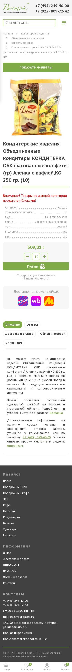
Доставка (56, 413)
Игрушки (9, 535)
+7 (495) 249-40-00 (52, 5)
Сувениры (10, 529)
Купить (32, 266)
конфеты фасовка (22, 42)
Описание (12, 324)
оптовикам (15, 446)
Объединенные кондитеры (27, 38)
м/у (65, 231)
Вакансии (9, 571)
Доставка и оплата (19, 333)
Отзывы (32, 324)
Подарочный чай (15, 487)
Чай (5, 499)
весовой (62, 226)
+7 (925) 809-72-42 (52, 11)
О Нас (7, 553)
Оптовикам (13, 343)
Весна (7, 481)
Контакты (9, 583)
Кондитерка (11, 517)
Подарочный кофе (16, 493)
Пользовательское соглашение (25, 639)
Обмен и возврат (52, 333)
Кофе (6, 505)
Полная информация (17, 633)
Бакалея (8, 523)
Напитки (9, 511)
